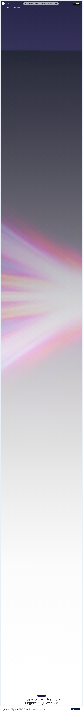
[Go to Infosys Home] (7, 3)
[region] (41, 709)
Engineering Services (15, 7)
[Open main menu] (3, 3)
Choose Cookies (66, 709)
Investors (36, 3)
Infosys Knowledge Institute (46, 3)
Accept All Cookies (75, 709)
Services (7, 7)
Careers (55, 3)
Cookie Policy (19, 710)
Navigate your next (29, 3)
